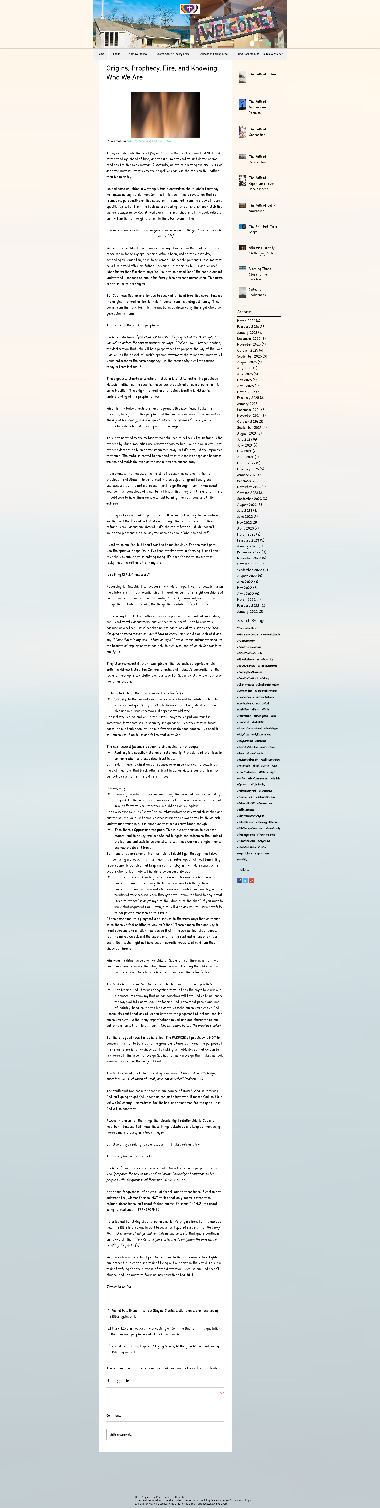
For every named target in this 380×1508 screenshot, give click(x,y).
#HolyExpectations (261, 734)
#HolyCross (243, 734)
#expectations (244, 853)
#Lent (256, 765)
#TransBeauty (273, 828)
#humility (242, 859)
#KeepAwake (243, 765)
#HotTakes (260, 741)
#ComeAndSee (244, 690)
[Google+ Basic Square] (251, 880)
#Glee (273, 716)
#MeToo (241, 778)
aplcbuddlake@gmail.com (213, 1504)
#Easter (256, 709)
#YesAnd (262, 847)
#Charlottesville (245, 684)
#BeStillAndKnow (246, 666)
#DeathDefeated (245, 703)
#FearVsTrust (244, 716)
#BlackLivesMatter (267, 666)
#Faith (265, 709)
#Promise (242, 797)
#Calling (264, 678)
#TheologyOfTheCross (267, 822)
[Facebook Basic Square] (239, 880)
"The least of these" (247, 628)
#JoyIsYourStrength (247, 759)
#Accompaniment (246, 641)
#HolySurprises (245, 741)
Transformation (118, 1367)
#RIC (251, 797)
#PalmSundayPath (246, 791)
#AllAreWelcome (245, 659)
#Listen (265, 765)
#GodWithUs (258, 722)
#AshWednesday (265, 659)
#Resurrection (264, 803)
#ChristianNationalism (267, 684)
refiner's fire (192, 1367)
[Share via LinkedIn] (128, 1381)
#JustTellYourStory (270, 759)
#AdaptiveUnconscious (249, 647)
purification (212, 1367)
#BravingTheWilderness (249, 672)
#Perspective (265, 791)
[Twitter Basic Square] (245, 880)
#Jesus (240, 753)
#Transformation (266, 834)
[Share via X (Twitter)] (118, 1381)
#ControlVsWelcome (263, 697)
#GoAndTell (243, 722)
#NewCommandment (258, 778)
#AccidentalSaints (270, 634)
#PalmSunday (258, 784)
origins (176, 1367)
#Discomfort (262, 703)
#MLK (262, 772)
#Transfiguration (246, 834)
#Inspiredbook (158, 1367)
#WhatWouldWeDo (246, 847)
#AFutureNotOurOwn (248, 634)
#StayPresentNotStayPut (250, 816)
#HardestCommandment (249, 728)
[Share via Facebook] (108, 1381)
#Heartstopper (271, 728)
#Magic (271, 772)
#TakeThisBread (245, 822)
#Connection (244, 697)
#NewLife (275, 778)
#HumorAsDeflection (247, 747)
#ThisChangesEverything (250, 828)
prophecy (139, 1367)
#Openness (243, 784)
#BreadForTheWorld (247, 678)
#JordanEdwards (254, 753)
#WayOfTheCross (246, 841)
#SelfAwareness (245, 809)
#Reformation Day (265, 797)
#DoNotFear (243, 709)
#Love (274, 765)
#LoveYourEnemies (246, 772)
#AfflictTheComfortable (249, 653)
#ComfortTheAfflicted (266, 690)
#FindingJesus (261, 716)
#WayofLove (263, 841)
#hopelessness (262, 853)
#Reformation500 (246, 803)
